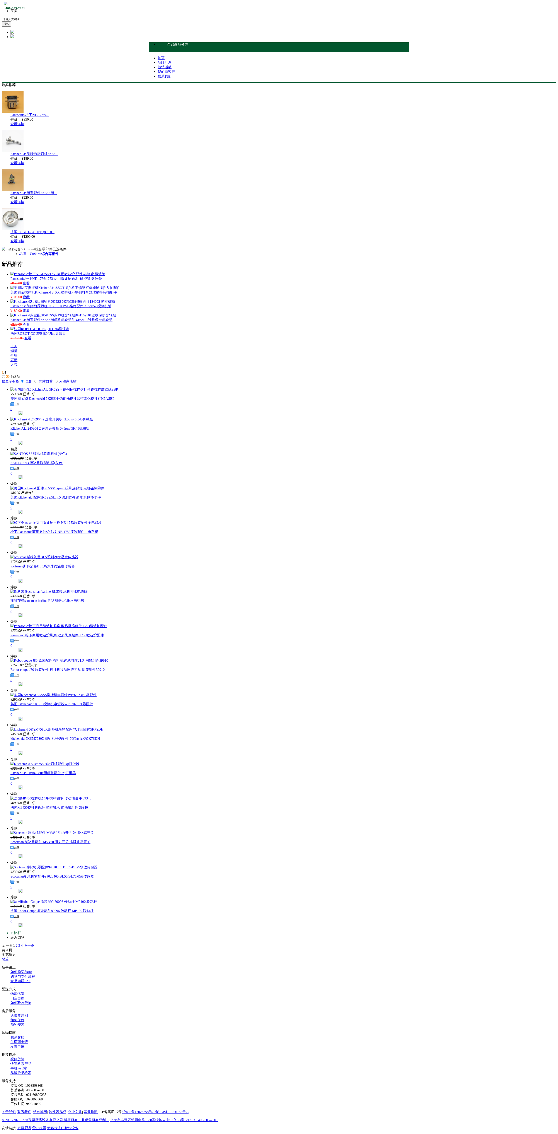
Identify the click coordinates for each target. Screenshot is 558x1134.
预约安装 (17, 1024)
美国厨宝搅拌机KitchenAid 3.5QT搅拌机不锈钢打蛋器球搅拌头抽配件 (63, 292)
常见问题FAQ (20, 981)
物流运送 (17, 994)
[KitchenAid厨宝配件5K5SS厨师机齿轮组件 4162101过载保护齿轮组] (63, 315)
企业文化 (75, 1112)
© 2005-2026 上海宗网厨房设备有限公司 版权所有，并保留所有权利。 (55, 1120)
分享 (16, 404)
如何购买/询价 (21, 972)
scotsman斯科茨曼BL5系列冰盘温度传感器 (42, 566)
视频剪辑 (17, 1059)
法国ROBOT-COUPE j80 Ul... (32, 232)
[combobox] (22, 19)
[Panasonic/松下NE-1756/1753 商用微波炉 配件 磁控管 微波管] (57, 274)
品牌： (39, 254)
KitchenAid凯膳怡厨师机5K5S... (34, 154)
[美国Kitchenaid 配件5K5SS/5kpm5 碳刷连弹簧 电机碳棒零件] (57, 488)
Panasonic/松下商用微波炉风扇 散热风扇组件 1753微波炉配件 (57, 635)
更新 (13, 360)
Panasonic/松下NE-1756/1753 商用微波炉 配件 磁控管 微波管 (56, 278)
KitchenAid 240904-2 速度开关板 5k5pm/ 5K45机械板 (50, 428)
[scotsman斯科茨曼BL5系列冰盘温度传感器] (44, 557)
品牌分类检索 (20, 1073)
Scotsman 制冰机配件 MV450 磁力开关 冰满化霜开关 (50, 842)
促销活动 (165, 67)
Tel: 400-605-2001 (205, 1120)
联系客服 (17, 1037)
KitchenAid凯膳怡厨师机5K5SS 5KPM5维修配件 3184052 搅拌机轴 (60, 306)
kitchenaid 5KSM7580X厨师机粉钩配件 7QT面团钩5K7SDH (55, 738)
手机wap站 (18, 1068)
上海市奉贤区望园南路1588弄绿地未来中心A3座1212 (151, 1120)
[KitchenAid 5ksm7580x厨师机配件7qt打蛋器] (44, 764)
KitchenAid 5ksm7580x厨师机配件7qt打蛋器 (43, 773)
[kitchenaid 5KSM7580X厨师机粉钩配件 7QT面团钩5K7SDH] (57, 729)
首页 (161, 58)
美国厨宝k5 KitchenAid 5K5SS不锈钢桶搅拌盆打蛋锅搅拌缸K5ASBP (62, 398)
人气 (13, 364)
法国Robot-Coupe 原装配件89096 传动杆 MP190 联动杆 (52, 911)
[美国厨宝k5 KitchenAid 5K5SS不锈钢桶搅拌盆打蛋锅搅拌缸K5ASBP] (64, 389)
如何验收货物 (20, 1003)
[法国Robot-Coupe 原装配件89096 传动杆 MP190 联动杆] (53, 901)
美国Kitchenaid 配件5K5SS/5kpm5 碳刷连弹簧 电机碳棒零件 (55, 497)
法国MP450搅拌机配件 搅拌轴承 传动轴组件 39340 (49, 807)
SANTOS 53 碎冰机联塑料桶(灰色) (36, 463)
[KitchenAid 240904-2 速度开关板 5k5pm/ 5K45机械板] (51, 419)
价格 (13, 355)
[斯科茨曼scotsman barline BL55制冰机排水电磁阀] (49, 591)
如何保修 (17, 1020)
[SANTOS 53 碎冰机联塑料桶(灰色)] (38, 454)
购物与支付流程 (22, 976)
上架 (13, 346)
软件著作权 (57, 1112)
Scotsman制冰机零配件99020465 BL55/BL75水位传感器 (52, 876)
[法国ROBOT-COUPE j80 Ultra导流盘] (39, 329)
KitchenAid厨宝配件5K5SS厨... (33, 193)
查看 (26, 283)
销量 (13, 351)
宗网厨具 (24, 1128)
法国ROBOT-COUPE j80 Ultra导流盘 (38, 333)
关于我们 (9, 1112)
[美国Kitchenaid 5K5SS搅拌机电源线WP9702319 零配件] (53, 695)
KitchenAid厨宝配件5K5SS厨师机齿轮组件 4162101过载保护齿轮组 (61, 320)
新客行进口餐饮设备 (62, 1128)
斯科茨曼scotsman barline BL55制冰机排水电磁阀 (47, 601)
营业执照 (91, 1112)
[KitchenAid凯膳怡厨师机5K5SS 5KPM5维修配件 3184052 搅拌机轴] (62, 301)
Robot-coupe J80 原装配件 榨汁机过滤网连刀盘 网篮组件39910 (57, 669)
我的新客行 (166, 71)
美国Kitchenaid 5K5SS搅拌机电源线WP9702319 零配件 (51, 704)
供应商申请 (19, 1042)
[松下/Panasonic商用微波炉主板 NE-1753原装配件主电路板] (56, 522)
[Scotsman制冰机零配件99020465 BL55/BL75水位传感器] (53, 867)
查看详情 (17, 124)
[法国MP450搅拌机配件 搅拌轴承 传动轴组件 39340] (50, 798)
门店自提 (17, 998)
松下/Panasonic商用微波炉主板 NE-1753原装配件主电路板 (54, 532)
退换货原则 (19, 1015)
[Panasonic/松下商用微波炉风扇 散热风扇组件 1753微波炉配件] (58, 626)
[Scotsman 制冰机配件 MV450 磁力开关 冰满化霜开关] (52, 833)
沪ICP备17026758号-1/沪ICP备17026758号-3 (155, 1112)
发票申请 (17, 1046)
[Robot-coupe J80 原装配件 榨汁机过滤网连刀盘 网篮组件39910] (59, 660)
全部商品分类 (177, 44)
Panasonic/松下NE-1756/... (29, 115)
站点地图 (40, 1112)
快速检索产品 (20, 1064)
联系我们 (165, 76)
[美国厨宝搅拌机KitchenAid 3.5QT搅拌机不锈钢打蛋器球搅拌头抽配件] (65, 288)
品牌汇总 (165, 62)
